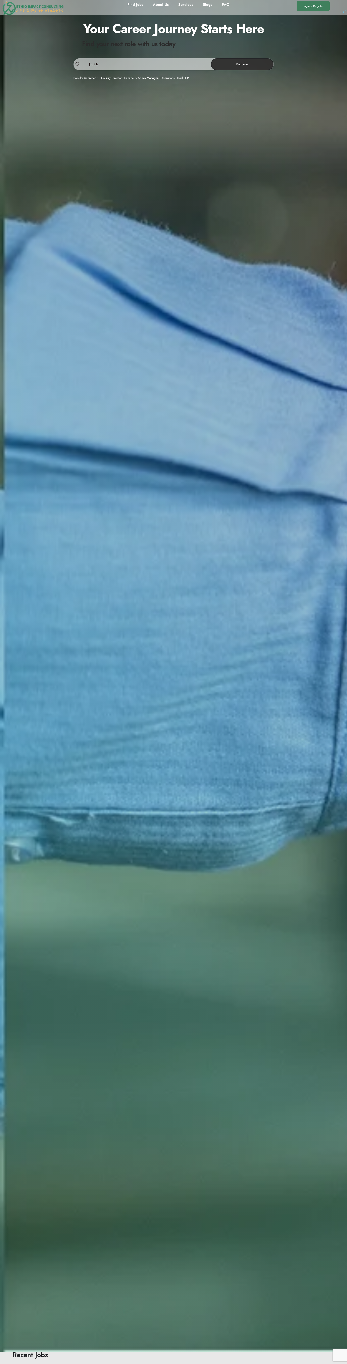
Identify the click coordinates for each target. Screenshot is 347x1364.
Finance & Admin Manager (141, 78)
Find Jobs (242, 64)
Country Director (111, 78)
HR (187, 78)
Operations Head (171, 78)
